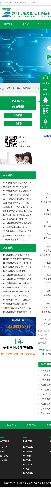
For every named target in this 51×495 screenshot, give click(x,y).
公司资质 (4, 460)
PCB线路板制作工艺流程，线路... (18, 279)
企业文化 (4, 451)
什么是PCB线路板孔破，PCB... (17, 291)
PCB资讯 (27, 88)
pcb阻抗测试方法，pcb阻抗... (16, 203)
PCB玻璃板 (28, 473)
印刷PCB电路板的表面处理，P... (17, 211)
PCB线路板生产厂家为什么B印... (17, 223)
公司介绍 (4, 447)
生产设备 (4, 456)
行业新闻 (37, 88)
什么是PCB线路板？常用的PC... (17, 187)
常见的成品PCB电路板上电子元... (18, 231)
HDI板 (26, 469)
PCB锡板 (27, 460)
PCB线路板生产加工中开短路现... (18, 300)
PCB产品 (24, 24)
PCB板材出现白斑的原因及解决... (18, 215)
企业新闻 (18, 115)
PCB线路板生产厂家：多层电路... (18, 263)
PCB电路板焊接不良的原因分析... (18, 191)
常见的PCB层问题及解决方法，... (18, 199)
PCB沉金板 (28, 464)
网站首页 (8, 24)
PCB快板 (27, 456)
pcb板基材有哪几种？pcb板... (16, 296)
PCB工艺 (41, 24)
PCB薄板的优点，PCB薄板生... (17, 283)
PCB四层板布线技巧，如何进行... (18, 195)
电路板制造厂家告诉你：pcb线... (17, 308)
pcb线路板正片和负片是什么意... (17, 235)
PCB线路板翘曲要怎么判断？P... (17, 304)
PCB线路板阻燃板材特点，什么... (18, 275)
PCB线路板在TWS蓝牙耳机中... (17, 255)
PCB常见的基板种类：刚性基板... (18, 227)
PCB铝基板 (28, 451)
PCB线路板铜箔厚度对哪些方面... (18, 312)
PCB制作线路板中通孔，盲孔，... (18, 219)
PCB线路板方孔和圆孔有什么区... (18, 271)
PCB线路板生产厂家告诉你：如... (18, 267)
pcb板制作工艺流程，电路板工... (17, 207)
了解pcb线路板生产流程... (14, 239)
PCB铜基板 (28, 447)
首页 (19, 88)
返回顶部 (45, 127)
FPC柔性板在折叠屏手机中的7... (17, 259)
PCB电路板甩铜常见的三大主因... (18, 183)
